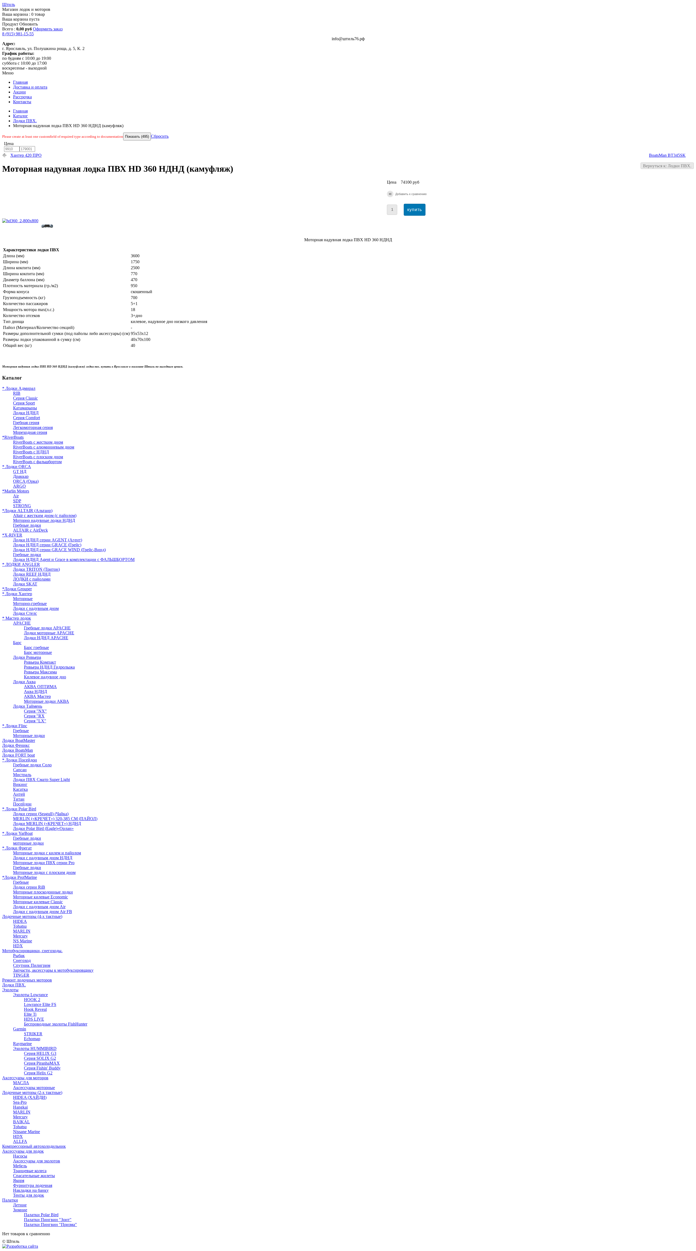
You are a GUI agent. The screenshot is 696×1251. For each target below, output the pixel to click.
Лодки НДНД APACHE (46, 637)
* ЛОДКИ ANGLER (21, 564)
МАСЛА (21, 1082)
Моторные (23, 598)
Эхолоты (10, 989)
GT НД (19, 471)
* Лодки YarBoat (17, 833)
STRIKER (33, 1033)
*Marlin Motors (15, 491)
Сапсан (20, 769)
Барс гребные (36, 647)
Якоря (18, 1180)
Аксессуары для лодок (23, 1151)
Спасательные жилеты (34, 1175)
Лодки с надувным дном (36, 608)
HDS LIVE (34, 1019)
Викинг (20, 784)
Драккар (21, 476)
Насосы (20, 1156)
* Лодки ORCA (16, 466)
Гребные (21, 730)
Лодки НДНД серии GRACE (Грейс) (47, 545)
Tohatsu (20, 926)
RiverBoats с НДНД (31, 452)
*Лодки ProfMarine (19, 877)
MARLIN (21, 931)
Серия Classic (25, 398)
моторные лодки (28, 843)
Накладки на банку (31, 1190)
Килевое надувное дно (45, 677)
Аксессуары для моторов (25, 1078)
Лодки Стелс (25, 613)
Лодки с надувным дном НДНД (42, 857)
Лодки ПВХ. (25, 120)
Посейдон (22, 804)
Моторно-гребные (30, 603)
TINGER (21, 975)
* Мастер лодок (16, 618)
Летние (20, 1205)
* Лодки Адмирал (18, 388)
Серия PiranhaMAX (42, 1063)
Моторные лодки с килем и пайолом (47, 853)
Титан (18, 799)
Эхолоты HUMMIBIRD (35, 1048)
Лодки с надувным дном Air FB (42, 911)
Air (16, 496)
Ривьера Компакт (40, 662)
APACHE (22, 623)
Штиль (8, 4)
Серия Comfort (26, 417)
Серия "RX (34, 716)
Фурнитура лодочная (32, 1185)
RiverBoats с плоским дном (38, 456)
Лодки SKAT (25, 584)
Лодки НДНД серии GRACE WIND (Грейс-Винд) (59, 549)
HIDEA (20, 921)
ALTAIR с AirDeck (30, 530)
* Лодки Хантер (17, 593)
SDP (17, 500)
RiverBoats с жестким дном (38, 442)
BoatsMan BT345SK (667, 155)
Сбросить (160, 136)
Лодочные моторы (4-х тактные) (32, 916)
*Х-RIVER (12, 535)
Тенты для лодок (28, 1195)
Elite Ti (30, 1014)
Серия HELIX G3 (40, 1053)
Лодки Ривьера (27, 657)
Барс (17, 642)
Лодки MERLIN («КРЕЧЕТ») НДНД (47, 823)
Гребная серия (26, 422)
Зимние (20, 1210)
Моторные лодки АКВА (46, 701)
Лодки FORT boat (18, 755)
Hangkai (20, 1107)
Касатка (20, 789)
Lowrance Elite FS (40, 1004)
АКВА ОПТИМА (40, 686)
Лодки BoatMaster (18, 740)
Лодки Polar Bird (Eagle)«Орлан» (43, 828)
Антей (19, 794)
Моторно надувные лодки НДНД (44, 520)
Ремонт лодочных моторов (27, 980)
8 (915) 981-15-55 (18, 34)
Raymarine (22, 1043)
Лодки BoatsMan (17, 750)
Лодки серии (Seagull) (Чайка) (41, 813)
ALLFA (20, 1141)
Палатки (10, 1200)
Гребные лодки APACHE (47, 628)
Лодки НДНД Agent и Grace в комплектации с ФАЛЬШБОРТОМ (74, 559)
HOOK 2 (32, 999)
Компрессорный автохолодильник (34, 1146)
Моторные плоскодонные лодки (43, 892)
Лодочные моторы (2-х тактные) (32, 1092)
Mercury (20, 936)
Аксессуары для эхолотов (36, 1161)
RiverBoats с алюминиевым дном (43, 447)
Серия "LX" (35, 721)
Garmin (19, 1029)
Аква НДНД (35, 691)
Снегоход (22, 960)
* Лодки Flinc (14, 725)
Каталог (20, 116)
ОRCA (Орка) (26, 481)
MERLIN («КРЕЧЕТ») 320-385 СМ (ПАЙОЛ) (55, 818)
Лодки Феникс (16, 745)
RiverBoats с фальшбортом (37, 461)
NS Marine (22, 941)
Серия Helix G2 (38, 1073)
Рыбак (19, 955)
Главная (20, 111)
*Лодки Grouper (17, 589)
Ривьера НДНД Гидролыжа (49, 667)
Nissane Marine (26, 1131)
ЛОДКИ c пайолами (32, 579)
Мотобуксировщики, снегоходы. (32, 950)
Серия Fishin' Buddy (42, 1068)
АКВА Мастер (37, 696)
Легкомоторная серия (33, 427)
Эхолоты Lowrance (30, 994)
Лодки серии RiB (29, 887)
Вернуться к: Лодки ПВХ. (667, 166)
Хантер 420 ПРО (26, 155)
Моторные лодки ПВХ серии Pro (43, 862)
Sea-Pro (20, 1102)
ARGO (19, 486)
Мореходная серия (30, 432)
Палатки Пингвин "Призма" (50, 1224)
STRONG (22, 505)
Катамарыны (25, 408)
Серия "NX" (35, 711)
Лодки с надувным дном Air (39, 906)
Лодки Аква (24, 681)
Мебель (20, 1166)
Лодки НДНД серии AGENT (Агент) (47, 540)
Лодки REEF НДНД (32, 574)
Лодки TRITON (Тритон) (36, 569)
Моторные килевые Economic (40, 897)
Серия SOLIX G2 (40, 1058)
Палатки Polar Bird (41, 1214)
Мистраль (22, 774)
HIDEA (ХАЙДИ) (29, 1097)
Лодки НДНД (26, 412)
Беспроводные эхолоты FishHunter (55, 1024)
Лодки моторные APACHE (49, 633)
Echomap (32, 1038)
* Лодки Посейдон (19, 760)
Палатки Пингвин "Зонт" (48, 1219)
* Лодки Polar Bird (19, 809)
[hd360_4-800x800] (48, 230)
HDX (18, 945)
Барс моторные (38, 652)
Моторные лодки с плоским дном (44, 872)
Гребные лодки (27, 525)
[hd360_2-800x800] (21, 220)
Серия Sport (24, 403)
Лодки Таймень (27, 706)
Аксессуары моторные (34, 1087)
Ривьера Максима (40, 672)
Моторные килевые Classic (38, 901)
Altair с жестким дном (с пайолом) (44, 515)
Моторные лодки (29, 735)
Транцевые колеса (29, 1170)
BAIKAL (21, 1122)
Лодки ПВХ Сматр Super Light (41, 779)
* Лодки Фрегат (17, 848)
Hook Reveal (35, 1009)
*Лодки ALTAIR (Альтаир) (27, 510)
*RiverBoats (13, 437)
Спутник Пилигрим (31, 965)
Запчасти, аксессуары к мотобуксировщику (53, 970)
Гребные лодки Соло (32, 765)
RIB (16, 393)
